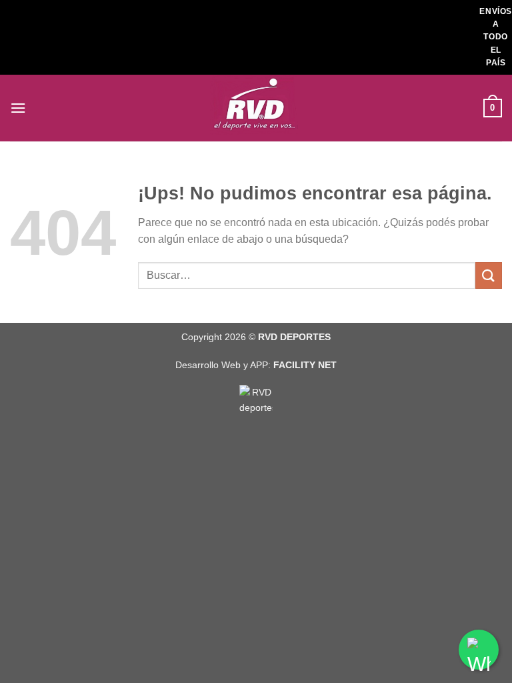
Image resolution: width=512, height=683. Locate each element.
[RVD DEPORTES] (256, 108)
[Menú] (18, 107)
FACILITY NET (305, 365)
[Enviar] (488, 275)
